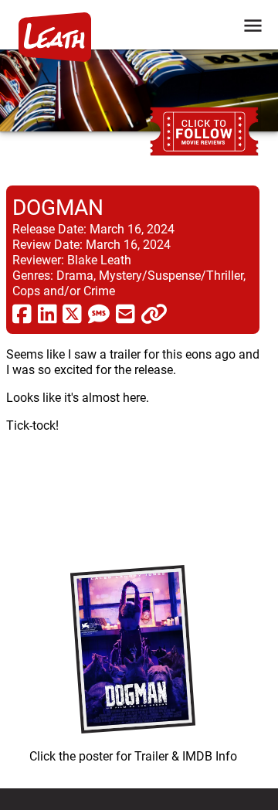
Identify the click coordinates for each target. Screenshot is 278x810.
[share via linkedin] (47, 313)
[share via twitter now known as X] (72, 313)
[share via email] (125, 313)
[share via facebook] (22, 313)
